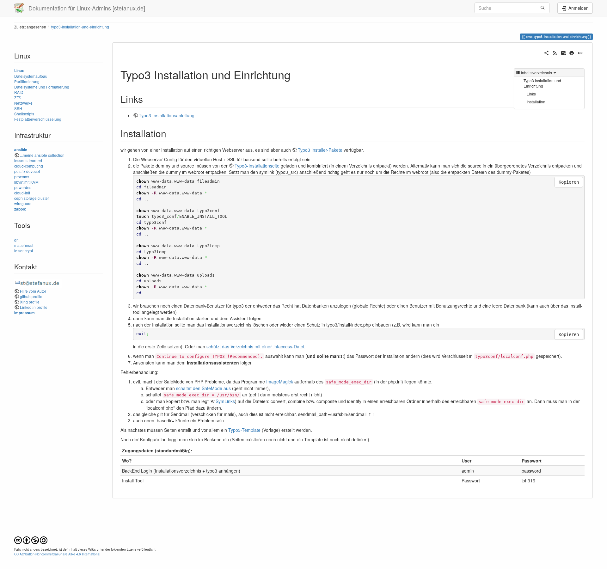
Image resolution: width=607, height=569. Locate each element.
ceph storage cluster (31, 198)
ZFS (17, 97)
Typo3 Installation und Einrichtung (542, 83)
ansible (20, 149)
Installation (536, 101)
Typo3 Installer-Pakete (320, 150)
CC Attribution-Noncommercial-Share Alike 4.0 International (57, 554)
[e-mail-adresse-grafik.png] (38, 282)
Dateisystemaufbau (30, 76)
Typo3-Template (244, 430)
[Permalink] (580, 52)
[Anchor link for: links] (147, 98)
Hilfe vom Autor (33, 291)
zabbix (20, 209)
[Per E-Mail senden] (563, 52)
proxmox (21, 176)
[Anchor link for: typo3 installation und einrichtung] (296, 74)
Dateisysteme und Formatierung (41, 86)
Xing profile (30, 301)
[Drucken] (571, 52)
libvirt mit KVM (26, 182)
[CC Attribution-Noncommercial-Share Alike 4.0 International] (30, 539)
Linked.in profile (33, 307)
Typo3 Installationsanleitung (166, 115)
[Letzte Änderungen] (555, 52)
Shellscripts (24, 113)
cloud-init (22, 192)
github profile (31, 296)
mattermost (23, 245)
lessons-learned (28, 160)
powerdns (22, 187)
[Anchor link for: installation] (171, 133)
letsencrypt (23, 250)
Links (531, 93)
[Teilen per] (546, 52)
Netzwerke (23, 103)
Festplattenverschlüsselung (37, 119)
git (16, 239)
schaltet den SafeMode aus (203, 388)
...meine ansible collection (42, 155)
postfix (19, 171)
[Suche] (542, 8)
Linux (19, 70)
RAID (18, 92)
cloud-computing (28, 165)
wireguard (23, 203)
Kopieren (569, 182)
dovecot (33, 171)
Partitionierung (27, 81)
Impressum (24, 312)
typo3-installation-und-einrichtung (80, 26)
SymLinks (225, 401)
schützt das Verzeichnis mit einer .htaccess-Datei (255, 346)
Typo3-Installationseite (257, 165)
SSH (18, 108)
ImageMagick (279, 381)
